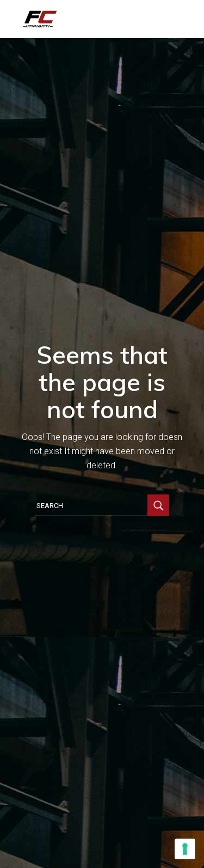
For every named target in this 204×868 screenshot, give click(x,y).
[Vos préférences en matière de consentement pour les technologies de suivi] (185, 849)
